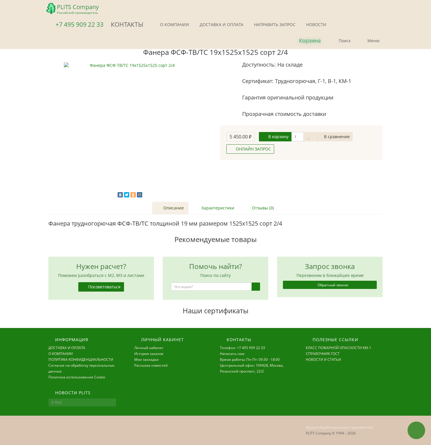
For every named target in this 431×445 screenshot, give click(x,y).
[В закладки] (308, 136)
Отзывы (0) (262, 208)
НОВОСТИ (315, 24)
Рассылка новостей (151, 365)
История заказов (148, 353)
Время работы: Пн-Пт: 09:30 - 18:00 (250, 359)
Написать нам (232, 353)
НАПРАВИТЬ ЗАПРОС (274, 24)
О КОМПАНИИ (174, 24)
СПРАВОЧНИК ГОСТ (323, 353)
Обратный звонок (332, 284)
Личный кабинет (149, 347)
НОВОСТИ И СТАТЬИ (323, 359)
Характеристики (217, 208)
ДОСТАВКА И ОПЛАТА (220, 24)
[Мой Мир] (139, 194)
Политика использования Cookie (76, 377)
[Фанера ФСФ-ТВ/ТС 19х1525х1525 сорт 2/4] (129, 128)
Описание (173, 208)
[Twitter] (126, 194)
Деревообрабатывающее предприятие (339, 427)
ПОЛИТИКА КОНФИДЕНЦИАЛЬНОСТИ (80, 359)
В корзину (278, 136)
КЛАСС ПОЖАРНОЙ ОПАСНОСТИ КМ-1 (338, 347)
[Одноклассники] (133, 194)
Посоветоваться (104, 287)
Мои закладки (146, 359)
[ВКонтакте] (120, 194)
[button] (305, 41)
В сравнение (336, 136)
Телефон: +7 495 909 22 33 (242, 347)
